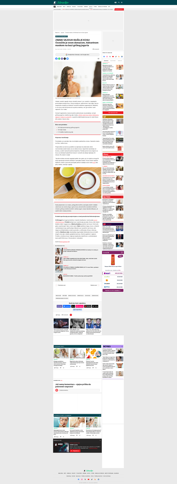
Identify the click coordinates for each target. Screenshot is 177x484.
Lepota (62, 32)
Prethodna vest (61, 285)
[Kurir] (61, 2)
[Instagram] (107, 56)
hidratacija (80, 295)
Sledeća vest (94, 285)
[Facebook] (104, 56)
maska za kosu (72, 295)
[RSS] (118, 56)
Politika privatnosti (98, 476)
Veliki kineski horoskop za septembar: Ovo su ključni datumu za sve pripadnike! (87, 9)
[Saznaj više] (100, 440)
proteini (65, 295)
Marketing (69, 476)
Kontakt (73, 476)
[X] (110, 56)
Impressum (78, 476)
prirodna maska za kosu (62, 298)
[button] (96, 49)
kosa (94, 162)
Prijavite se (76, 450)
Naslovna (57, 32)
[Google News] (121, 56)
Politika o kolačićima (85, 476)
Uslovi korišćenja (106, 476)
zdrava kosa (95, 295)
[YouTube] (113, 56)
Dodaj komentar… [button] (63, 390)
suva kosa (87, 295)
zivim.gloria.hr (64, 241)
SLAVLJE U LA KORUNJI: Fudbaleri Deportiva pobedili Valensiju (56, 9)
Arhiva (92, 476)
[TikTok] (115, 56)
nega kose (58, 295)
